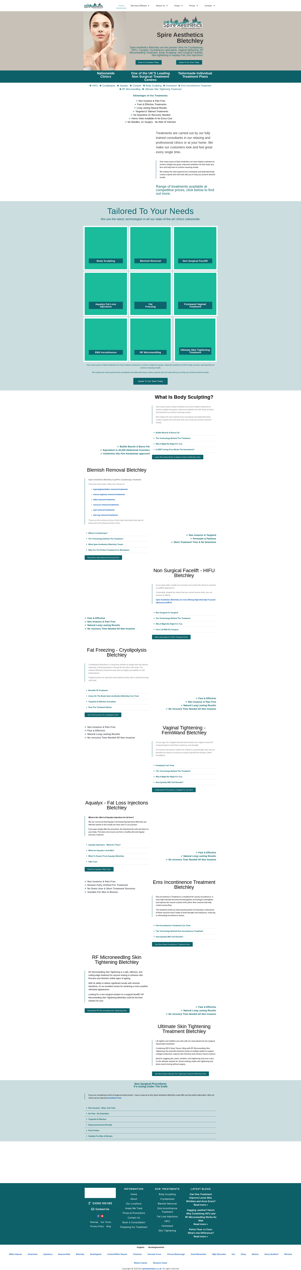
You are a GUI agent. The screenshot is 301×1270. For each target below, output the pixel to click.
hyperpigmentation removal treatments (110, 489)
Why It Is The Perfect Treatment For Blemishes (108, 550)
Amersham (33, 1254)
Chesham (137, 1254)
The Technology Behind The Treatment (173, 438)
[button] (184, 433)
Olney (243, 1254)
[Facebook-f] (98, 1216)
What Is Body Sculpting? (184, 397)
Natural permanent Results (100, 1125)
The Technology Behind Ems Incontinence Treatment (179, 931)
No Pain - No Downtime (98, 1114)
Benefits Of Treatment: (98, 690)
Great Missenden (198, 1254)
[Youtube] (102, 1216)
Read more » (201, 1204)
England (140, 1247)
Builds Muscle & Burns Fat (167, 433)
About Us (160, 5)
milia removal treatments (104, 500)
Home (121, 5)
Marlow (255, 1254)
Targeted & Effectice (97, 1119)
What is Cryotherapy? (98, 533)
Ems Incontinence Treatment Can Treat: (173, 926)
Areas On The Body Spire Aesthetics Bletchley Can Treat (113, 696)
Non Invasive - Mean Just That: (102, 1108)
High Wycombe (219, 1254)
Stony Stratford (271, 1254)
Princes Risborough (176, 1254)
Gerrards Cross (154, 1254)
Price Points (93, 1131)
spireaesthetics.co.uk (152, 1268)
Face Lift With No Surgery (167, 630)
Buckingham (95, 1254)
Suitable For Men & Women (100, 1136)
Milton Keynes (15, 1254)
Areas (177, 5)
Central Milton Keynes (117, 1254)
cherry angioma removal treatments (109, 494)
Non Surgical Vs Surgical (167, 613)
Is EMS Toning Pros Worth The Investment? (175, 450)
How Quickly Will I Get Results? (169, 782)
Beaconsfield (64, 1254)
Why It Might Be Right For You (169, 444)
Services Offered (139, 5)
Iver (233, 1254)
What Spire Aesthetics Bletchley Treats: (105, 544)
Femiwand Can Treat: (165, 765)
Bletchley (80, 1254)
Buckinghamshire (156, 1247)
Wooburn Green (160, 1263)
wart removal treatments (104, 510)
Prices (192, 5)
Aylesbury (47, 1254)
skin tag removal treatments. (105, 515)
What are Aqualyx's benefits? (101, 850)
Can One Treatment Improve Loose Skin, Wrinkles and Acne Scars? (201, 1198)
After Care (92, 862)
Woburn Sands (140, 1263)
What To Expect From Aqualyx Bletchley (106, 856)
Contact (208, 5)
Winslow (288, 1254)
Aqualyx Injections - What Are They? (104, 845)
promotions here (114, 1098)
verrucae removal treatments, (106, 505)
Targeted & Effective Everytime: (102, 702)
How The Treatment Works (100, 707)
